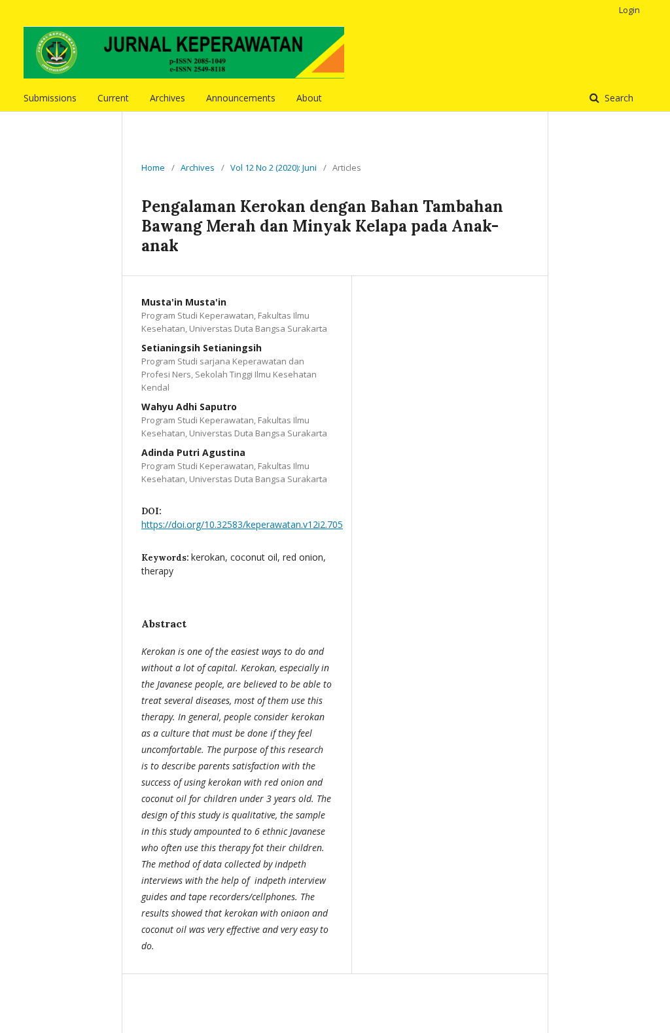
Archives (167, 98)
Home (153, 167)
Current (113, 98)
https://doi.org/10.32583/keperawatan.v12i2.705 (242, 524)
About (309, 98)
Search (617, 98)
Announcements (240, 98)
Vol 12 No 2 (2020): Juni (273, 167)
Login (629, 10)
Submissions (50, 98)
